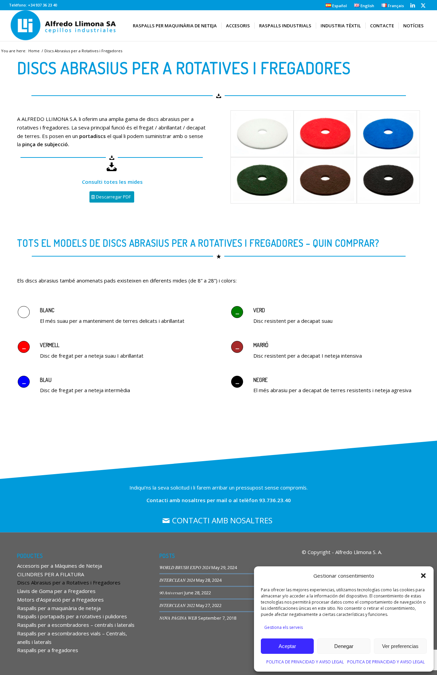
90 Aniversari (171, 592)
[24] (325, 133)
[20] (388, 180)
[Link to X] (423, 5)
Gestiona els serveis (283, 627)
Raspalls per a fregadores (47, 650)
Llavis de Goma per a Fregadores (56, 591)
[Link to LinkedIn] (413, 5)
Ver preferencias (400, 646)
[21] (325, 180)
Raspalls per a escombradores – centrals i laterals (76, 624)
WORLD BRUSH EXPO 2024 (184, 567)
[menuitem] (336, 5)
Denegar (343, 646)
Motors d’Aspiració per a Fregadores (60, 599)
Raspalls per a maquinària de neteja (59, 608)
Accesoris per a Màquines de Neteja (59, 565)
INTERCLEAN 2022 (177, 605)
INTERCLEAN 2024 (177, 580)
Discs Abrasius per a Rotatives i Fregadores (69, 582)
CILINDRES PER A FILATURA (50, 574)
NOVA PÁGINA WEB (178, 618)
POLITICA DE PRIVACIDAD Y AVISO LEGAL (305, 662)
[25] (262, 133)
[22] (262, 180)
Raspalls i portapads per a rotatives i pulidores (72, 616)
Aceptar (287, 646)
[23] (388, 133)
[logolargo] (64, 25)
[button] (423, 575)
